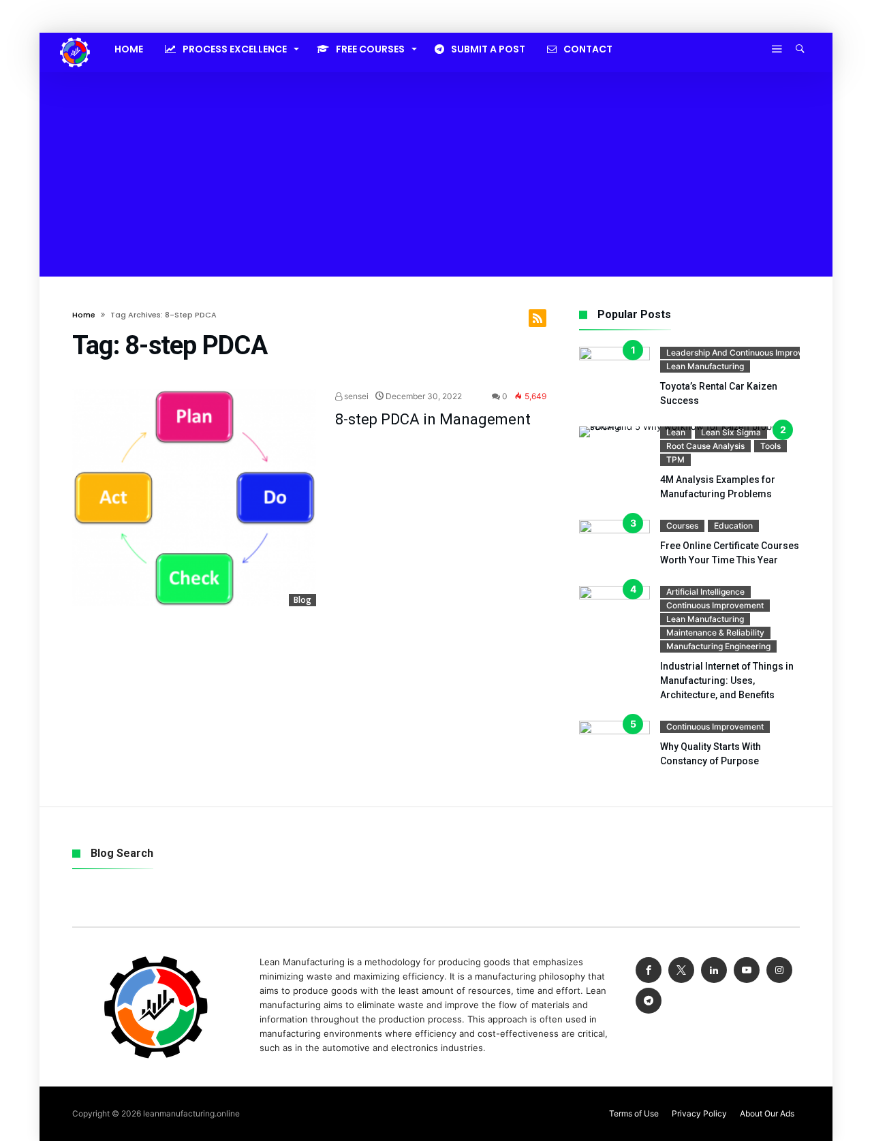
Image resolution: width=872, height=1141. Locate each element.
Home (83, 314)
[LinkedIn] (714, 970)
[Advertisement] (436, 174)
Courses (682, 525)
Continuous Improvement (715, 605)
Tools (770, 446)
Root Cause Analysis (705, 446)
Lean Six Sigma (731, 432)
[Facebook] (648, 970)
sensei (355, 396)
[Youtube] (747, 970)
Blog (302, 600)
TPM (675, 459)
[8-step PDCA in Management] (194, 497)
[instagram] (779, 970)
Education (733, 525)
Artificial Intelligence (705, 592)
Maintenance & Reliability (715, 632)
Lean (675, 432)
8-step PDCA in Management (433, 419)
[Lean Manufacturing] (75, 37)
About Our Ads (767, 1113)
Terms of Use (634, 1113)
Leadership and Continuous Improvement (746, 352)
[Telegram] (648, 1001)
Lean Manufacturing (705, 366)
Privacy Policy (699, 1113)
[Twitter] (681, 970)
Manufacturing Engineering (718, 646)
